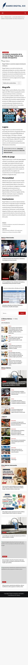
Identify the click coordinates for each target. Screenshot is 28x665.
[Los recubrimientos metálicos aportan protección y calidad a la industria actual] (5, 392)
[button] (2, 13)
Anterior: (13, 224)
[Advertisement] (14, 35)
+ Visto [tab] (15, 319)
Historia (9, 326)
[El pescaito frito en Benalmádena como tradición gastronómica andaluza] (5, 441)
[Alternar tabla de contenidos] (18, 83)
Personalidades (5, 52)
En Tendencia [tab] (6, 323)
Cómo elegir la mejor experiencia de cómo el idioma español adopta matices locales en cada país (15, 339)
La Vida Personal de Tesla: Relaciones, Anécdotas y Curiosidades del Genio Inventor (13, 259)
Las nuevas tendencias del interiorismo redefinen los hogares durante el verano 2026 (18, 411)
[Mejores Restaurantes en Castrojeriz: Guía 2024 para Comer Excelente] (5, 450)
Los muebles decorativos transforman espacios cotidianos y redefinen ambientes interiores (18, 402)
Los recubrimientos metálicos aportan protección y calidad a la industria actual (18, 393)
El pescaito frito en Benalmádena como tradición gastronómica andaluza (18, 442)
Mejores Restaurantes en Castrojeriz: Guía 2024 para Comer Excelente (17, 451)
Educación (10, 351)
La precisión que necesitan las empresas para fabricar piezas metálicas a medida (15, 347)
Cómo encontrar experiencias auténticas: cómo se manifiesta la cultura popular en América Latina (15, 363)
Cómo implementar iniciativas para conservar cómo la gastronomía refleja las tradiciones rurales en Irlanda (17, 432)
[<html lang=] (5, 459)
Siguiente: (12, 230)
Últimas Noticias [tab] (7, 319)
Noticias (9, 344)
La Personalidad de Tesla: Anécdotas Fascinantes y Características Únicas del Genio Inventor (13, 282)
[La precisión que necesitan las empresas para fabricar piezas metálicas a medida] (4, 346)
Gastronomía (13, 420)
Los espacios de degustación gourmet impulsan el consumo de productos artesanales (18, 424)
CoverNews (10, 595)
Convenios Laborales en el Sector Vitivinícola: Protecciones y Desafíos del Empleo (12, 306)
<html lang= (13, 459)
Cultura (9, 335)
